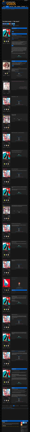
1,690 (9, 129)
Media (15, 6)
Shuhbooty (12, 232)
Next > (18, 25)
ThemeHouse (22, 429)
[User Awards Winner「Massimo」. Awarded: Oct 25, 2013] (8, 42)
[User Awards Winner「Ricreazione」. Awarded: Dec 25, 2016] (6, 110)
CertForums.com (22, 431)
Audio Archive (8, 426)
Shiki (11, 121)
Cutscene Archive (5, 426)
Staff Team (15, 426)
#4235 (26, 304)
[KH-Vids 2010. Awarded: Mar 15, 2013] (7, 74)
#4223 (26, 89)
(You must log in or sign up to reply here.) (24, 405)
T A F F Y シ (5, 60)
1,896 (9, 43)
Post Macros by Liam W (24, 426)
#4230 (26, 213)
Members (18, 6)
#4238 (26, 360)
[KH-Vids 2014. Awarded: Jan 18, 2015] (8, 290)
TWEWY (14, 118)
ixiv (22, 72)
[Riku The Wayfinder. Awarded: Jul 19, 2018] (4, 128)
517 (9, 93)
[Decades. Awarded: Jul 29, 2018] (4, 110)
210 (11, 25)
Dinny (12, 194)
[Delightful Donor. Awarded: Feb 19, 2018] (6, 290)
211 (12, 25)
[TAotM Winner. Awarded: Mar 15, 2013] (5, 74)
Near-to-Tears (5, 81)
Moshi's (20, 75)
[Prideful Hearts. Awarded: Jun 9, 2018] (6, 128)
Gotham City (9, 162)
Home (4, 6)
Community (23, 6)
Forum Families (6, 22)
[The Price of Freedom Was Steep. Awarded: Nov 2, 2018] (4, 290)
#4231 (26, 232)
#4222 (26, 78)
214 (16, 25)
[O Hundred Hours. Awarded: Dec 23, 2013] (6, 42)
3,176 (9, 111)
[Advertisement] (15, 15)
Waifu (17, 118)
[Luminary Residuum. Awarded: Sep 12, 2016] (8, 110)
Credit (21, 118)
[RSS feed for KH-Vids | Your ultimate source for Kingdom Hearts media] (21, 424)
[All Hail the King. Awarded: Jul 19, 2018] (8, 128)
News (2, 426)
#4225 (26, 121)
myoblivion (11, 22)
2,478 (9, 292)
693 (9, 75)
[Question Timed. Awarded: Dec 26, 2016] (4, 42)
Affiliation (18, 426)
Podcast (13, 426)
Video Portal (11, 6)
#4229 (26, 194)
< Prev (6, 25)
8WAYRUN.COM (22, 430)
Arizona (9, 180)
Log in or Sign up (26, 0)
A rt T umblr (19, 72)
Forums (7, 6)
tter (21, 72)
